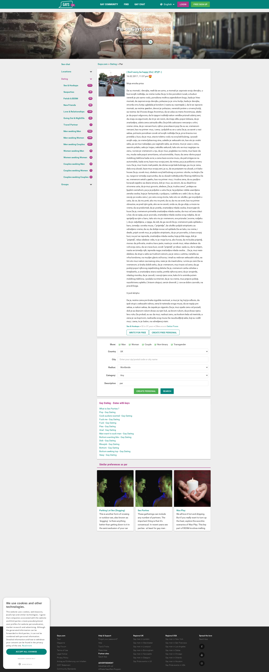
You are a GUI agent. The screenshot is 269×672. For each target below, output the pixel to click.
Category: (111, 375)
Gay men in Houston (173, 661)
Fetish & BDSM (71, 98)
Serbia (169, 326)
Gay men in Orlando (173, 658)
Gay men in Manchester (143, 643)
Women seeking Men (74, 151)
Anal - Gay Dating (107, 430)
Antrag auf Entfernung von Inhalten (71, 661)
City (114, 359)
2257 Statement (63, 665)
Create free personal (164, 332)
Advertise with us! (105, 666)
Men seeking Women (74, 138)
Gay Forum (61, 647)
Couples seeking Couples (76, 177)
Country (112, 351)
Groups (64, 184)
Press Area (102, 650)
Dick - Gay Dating (107, 440)
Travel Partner (71, 124)
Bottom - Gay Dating (109, 447)
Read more (27, 645)
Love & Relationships (74, 111)
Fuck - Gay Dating (107, 423)
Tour (59, 639)
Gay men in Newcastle (142, 654)
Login (183, 4)
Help (100, 643)
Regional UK (138, 636)
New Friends (70, 105)
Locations (66, 71)
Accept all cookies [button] (26, 651)
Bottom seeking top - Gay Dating (114, 451)
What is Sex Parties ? (109, 408)
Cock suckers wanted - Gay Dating (115, 416)
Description (110, 383)
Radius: (112, 367)
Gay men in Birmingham (143, 650)
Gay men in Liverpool (142, 647)
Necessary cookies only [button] (26, 658)
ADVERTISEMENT (105, 663)
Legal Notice (62, 654)
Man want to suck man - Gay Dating (116, 433)
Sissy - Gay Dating (108, 455)
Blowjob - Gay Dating (109, 444)
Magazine (61, 643)
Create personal (146, 391)
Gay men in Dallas (172, 650)
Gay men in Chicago (173, 654)
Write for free (137, 332)
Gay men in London (141, 639)
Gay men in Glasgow (141, 658)
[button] (26, 664)
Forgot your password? (108, 639)
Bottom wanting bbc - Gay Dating (115, 437)
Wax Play (180, 510)
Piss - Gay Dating (107, 426)
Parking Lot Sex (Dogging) (112, 510)
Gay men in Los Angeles (175, 647)
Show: (113, 344)
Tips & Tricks (103, 647)
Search (167, 391)
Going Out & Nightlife (74, 118)
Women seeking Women (75, 157)
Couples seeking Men (74, 164)
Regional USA (171, 636)
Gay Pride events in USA (175, 665)
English (168, 4)
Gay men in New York (174, 639)
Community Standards (66, 669)
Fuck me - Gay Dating (109, 419)
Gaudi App (102, 657)
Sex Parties (143, 510)
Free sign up (200, 4)
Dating (64, 79)
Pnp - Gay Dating (107, 412)
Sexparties (69, 92)
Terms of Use (62, 650)
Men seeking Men (72, 131)
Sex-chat (65, 64)
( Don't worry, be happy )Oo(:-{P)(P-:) (144, 72)
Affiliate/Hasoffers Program (109, 669)
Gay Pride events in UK (142, 661)
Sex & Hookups (71, 85)
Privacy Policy (62, 658)
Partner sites (103, 654)
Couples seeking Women (76, 170)
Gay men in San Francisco (176, 643)
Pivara (175, 326)
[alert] (26, 633)
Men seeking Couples (74, 144)
